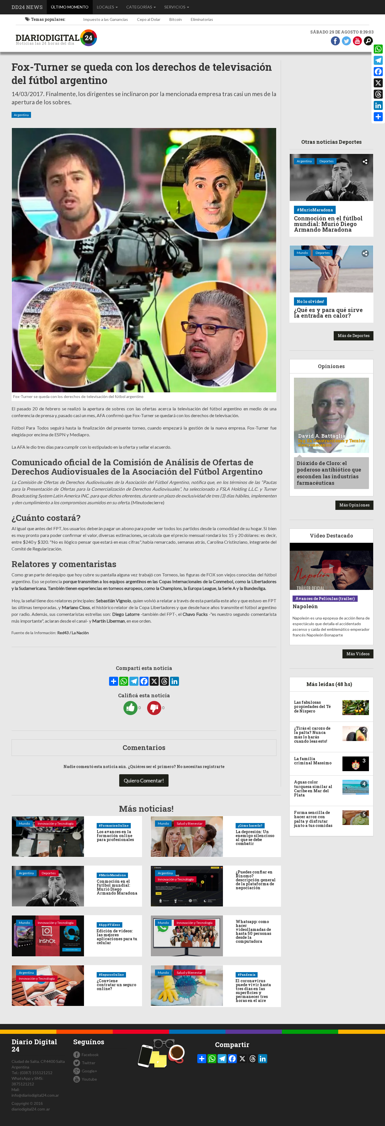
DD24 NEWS (27, 7)
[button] (368, 40)
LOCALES (106, 7)
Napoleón (305, 606)
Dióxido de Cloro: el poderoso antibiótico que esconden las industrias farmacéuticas (329, 473)
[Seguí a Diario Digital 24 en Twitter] (346, 40)
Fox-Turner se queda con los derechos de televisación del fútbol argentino (142, 73)
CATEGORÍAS (139, 7)
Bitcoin (175, 19)
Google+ (89, 1071)
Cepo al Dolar (148, 19)
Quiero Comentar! (144, 780)
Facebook (90, 1054)
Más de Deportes (353, 335)
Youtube (89, 1079)
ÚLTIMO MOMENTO (72, 6)
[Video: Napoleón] (331, 566)
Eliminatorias (202, 19)
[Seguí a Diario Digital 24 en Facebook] (335, 40)
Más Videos (357, 653)
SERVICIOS (175, 7)
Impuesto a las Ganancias (105, 19)
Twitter (88, 1062)
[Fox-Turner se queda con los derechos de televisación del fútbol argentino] (144, 260)
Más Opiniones (354, 505)
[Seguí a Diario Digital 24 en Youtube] (357, 40)
